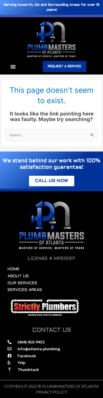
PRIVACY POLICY (51, 392)
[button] (13, 66)
